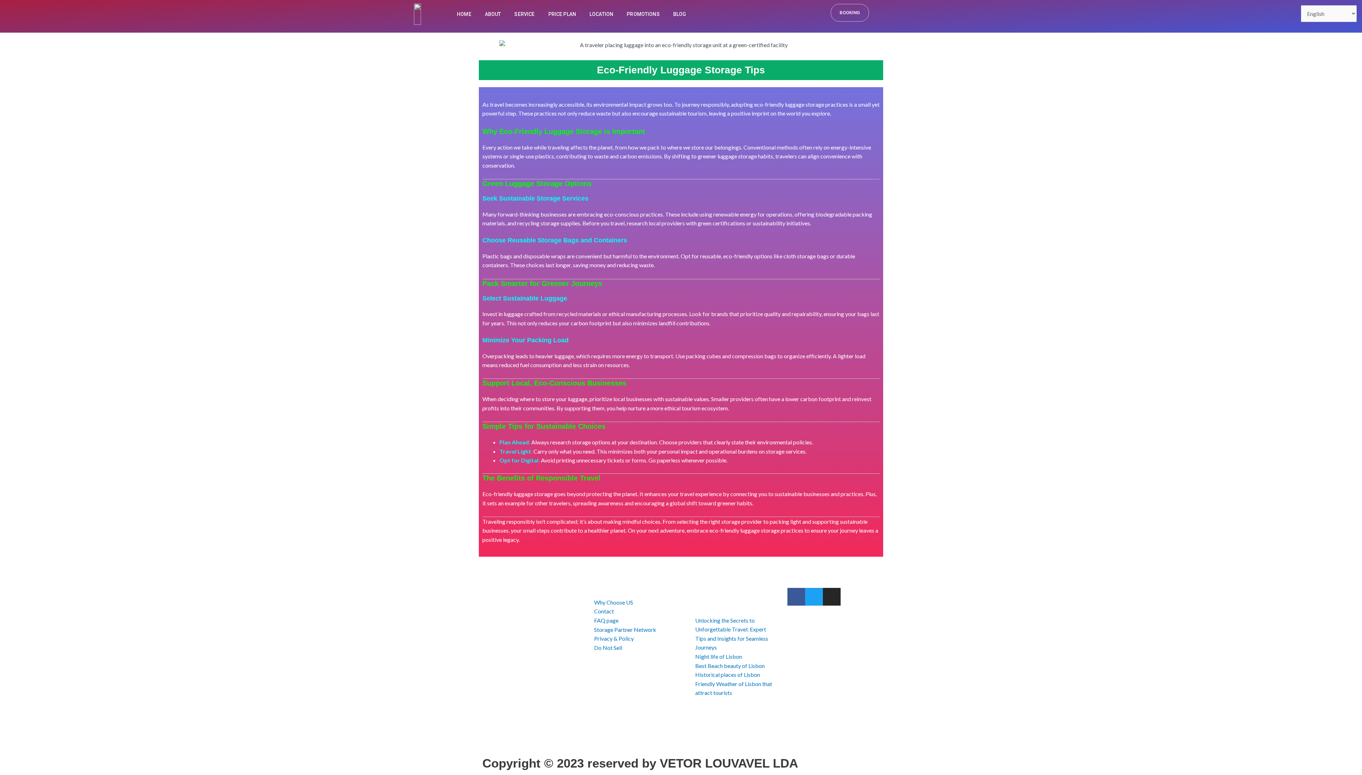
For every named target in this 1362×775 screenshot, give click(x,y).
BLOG (679, 14)
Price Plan (562, 14)
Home (464, 14)
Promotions (643, 14)
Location (601, 14)
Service (524, 14)
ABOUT (493, 14)
